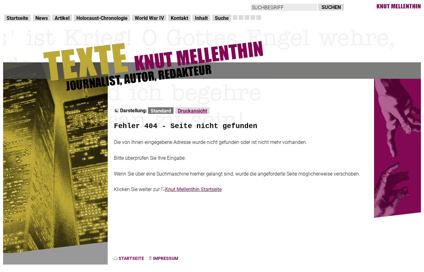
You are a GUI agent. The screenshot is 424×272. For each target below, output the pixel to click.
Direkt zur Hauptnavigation (33, 6)
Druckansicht (192, 110)
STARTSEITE (131, 258)
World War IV (149, 18)
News (41, 18)
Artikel (62, 18)
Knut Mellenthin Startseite (193, 189)
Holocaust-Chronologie (102, 18)
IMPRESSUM (165, 258)
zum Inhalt (79, 6)
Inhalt (201, 18)
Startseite (17, 18)
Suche (222, 18)
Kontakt (179, 18)
